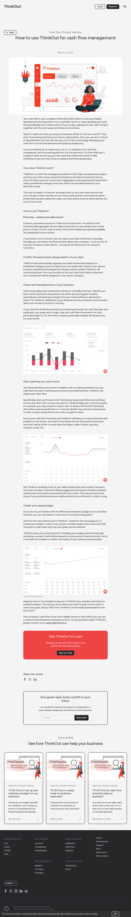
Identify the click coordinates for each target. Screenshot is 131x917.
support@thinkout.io (56, 622)
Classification (41, 850)
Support (99, 845)
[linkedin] (35, 680)
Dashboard (70, 843)
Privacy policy (37, 909)
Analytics (70, 850)
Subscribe (81, 717)
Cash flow (70, 847)
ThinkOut (76, 149)
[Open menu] (124, 6)
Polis (6, 854)
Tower (7, 847)
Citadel (7, 850)
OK (115, 914)
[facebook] (24, 680)
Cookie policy (49, 909)
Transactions (40, 847)
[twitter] (29, 680)
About (99, 838)
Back (11, 32)
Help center (101, 852)
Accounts (39, 843)
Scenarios (39, 873)
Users (68, 869)
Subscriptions (102, 841)
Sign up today (65, 653)
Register (113, 6)
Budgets (38, 865)
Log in (100, 6)
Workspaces (71, 865)
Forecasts (39, 869)
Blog (98, 848)
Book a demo (102, 856)
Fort (6, 843)
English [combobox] (9, 883)
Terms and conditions (21, 909)
